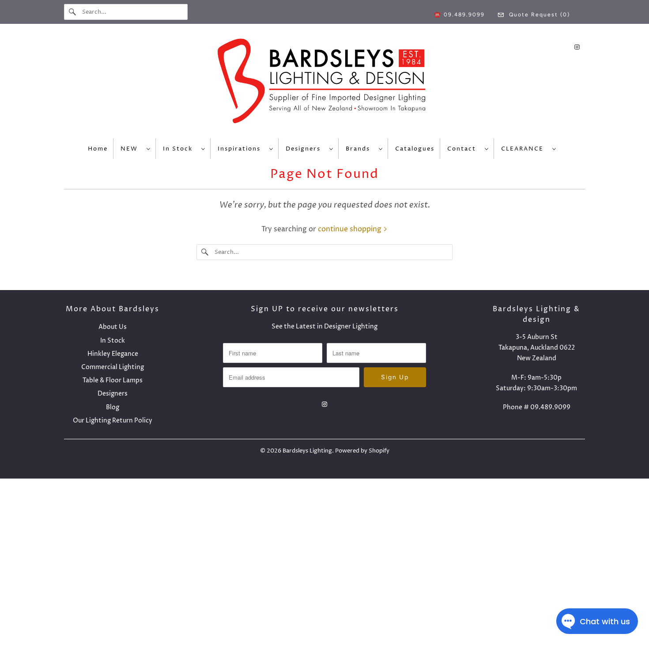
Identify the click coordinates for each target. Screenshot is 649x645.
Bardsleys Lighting (307, 451)
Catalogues (414, 149)
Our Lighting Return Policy (112, 420)
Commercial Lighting (112, 367)
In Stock (180, 149)
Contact (463, 149)
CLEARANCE (524, 149)
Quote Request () (538, 14)
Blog (112, 407)
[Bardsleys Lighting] (324, 83)
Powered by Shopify (362, 451)
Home (98, 149)
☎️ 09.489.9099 (459, 14)
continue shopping (350, 229)
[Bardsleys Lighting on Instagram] (577, 47)
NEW (131, 149)
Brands (360, 149)
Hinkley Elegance (112, 354)
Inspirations (241, 149)
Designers (305, 149)
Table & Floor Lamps (113, 380)
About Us (112, 327)
